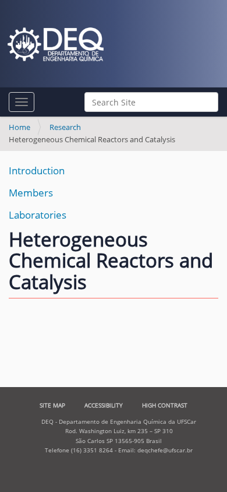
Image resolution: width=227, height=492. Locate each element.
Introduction (37, 170)
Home (19, 127)
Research (65, 127)
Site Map (52, 405)
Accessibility (103, 405)
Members (31, 192)
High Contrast (164, 405)
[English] (55, 44)
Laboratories (37, 215)
